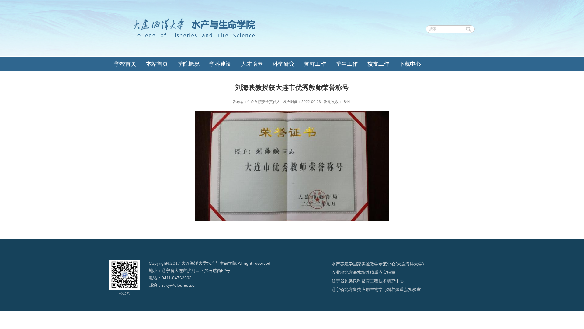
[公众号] (124, 261)
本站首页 (157, 64)
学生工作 (347, 64)
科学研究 (283, 64)
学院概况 (189, 64)
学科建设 (220, 64)
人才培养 (252, 64)
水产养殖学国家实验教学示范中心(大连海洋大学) (378, 263)
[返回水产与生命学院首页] (182, 19)
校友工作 (378, 64)
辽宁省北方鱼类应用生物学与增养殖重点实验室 (376, 289)
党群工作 (315, 64)
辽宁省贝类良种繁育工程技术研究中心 (368, 280)
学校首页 (125, 64)
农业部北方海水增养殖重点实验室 (363, 272)
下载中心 (410, 64)
